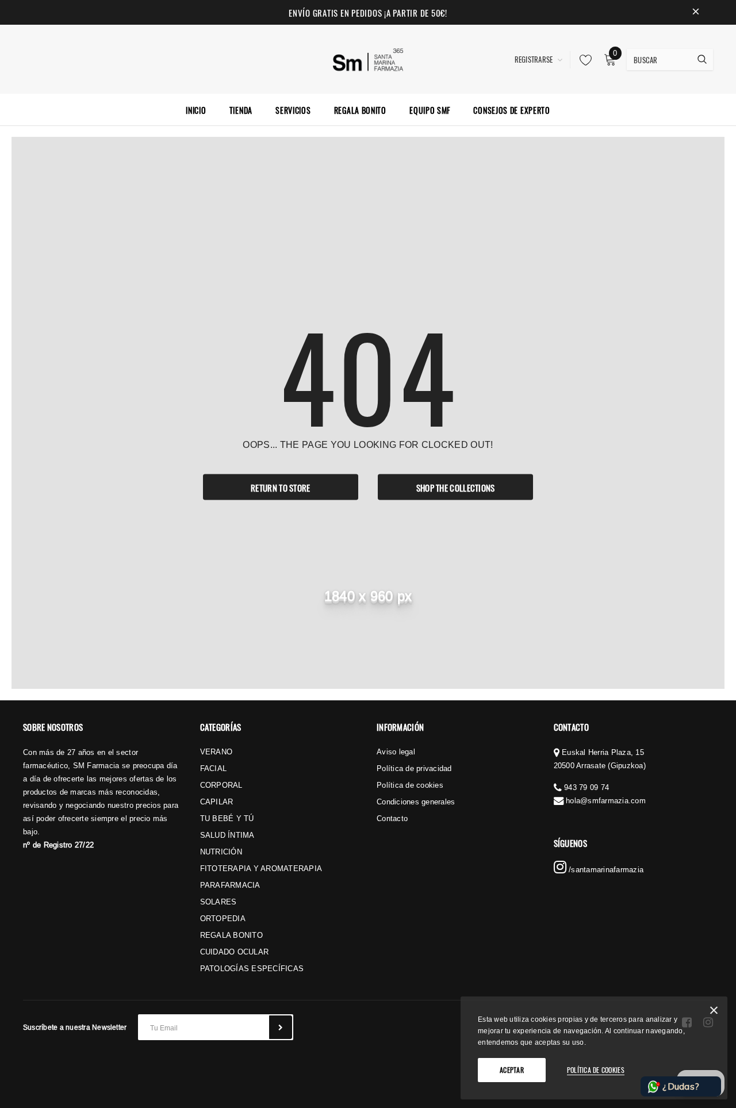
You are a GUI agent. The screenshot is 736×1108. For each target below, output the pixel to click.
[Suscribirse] (280, 1027)
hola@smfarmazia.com (606, 800)
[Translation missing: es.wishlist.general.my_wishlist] (582, 59)
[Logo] (368, 58)
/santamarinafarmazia (604, 869)
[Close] (714, 1012)
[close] (696, 12)
